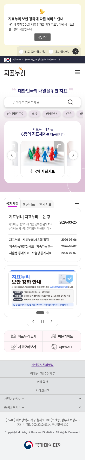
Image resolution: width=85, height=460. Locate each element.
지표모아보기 (27, 346)
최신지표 (29, 204)
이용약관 (42, 381)
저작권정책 (43, 390)
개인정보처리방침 (43, 365)
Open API (65, 346)
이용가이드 (65, 336)
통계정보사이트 (14, 407)
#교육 (68, 113)
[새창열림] (42, 289)
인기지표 (45, 204)
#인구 (34, 113)
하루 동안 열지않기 (36, 52)
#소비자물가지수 (15, 113)
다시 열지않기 (62, 52)
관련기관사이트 (14, 398)
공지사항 (12, 203)
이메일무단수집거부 (42, 373)
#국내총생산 (52, 113)
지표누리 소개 (27, 336)
